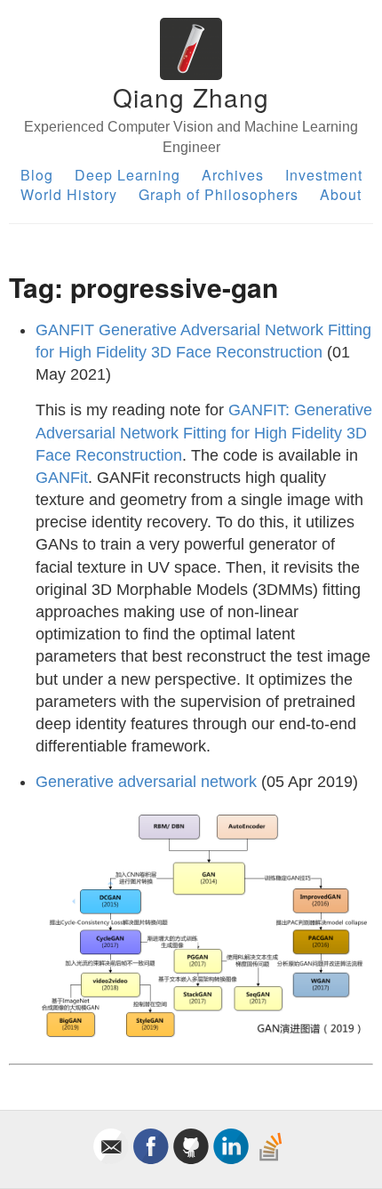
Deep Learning (127, 175)
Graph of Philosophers (218, 194)
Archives (233, 175)
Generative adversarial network (146, 782)
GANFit (62, 477)
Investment (323, 175)
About (341, 194)
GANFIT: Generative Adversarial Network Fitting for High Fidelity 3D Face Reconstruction (204, 432)
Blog (36, 175)
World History (68, 194)
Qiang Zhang (191, 97)
